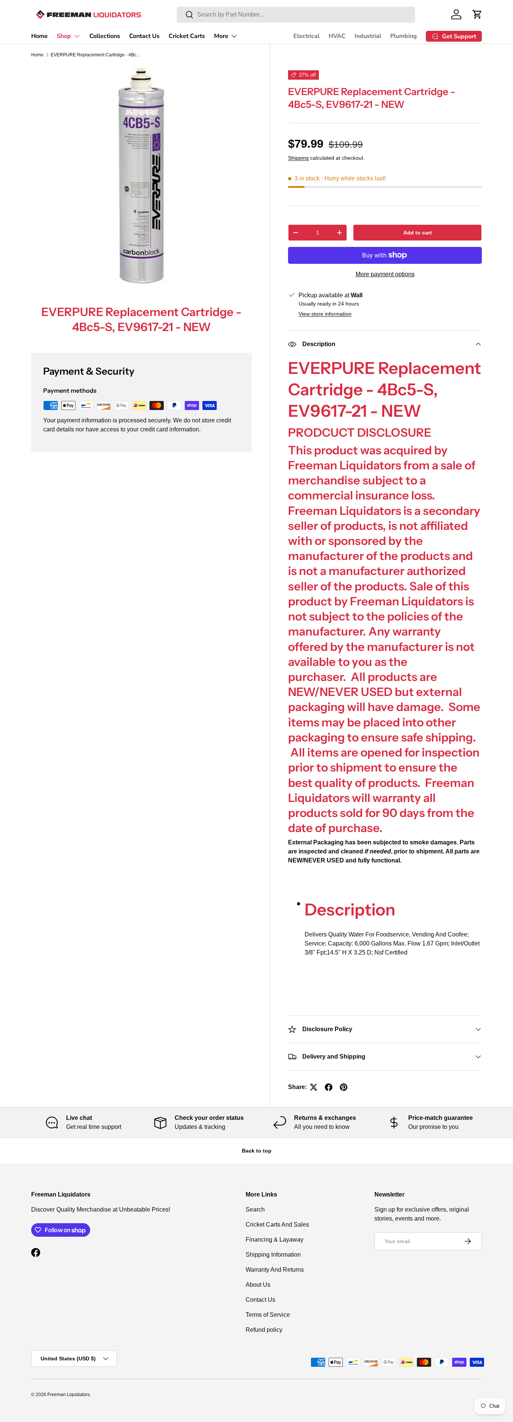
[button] (477, 14)
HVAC (337, 36)
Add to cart (417, 233)
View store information (325, 314)
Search (255, 1209)
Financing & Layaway (274, 1239)
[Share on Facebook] (328, 1087)
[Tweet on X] (313, 1087)
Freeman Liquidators (68, 1394)
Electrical (306, 36)
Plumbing (403, 36)
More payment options (385, 274)
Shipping (298, 158)
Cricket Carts (187, 36)
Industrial (368, 36)
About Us (258, 1284)
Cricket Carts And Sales (277, 1224)
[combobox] (296, 15)
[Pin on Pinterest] (343, 1087)
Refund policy (264, 1330)
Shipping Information (273, 1254)
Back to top (257, 1151)
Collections (104, 36)
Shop (64, 36)
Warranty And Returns (275, 1269)
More (221, 36)
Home (39, 36)
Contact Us (144, 36)
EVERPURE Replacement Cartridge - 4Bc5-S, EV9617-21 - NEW (96, 54)
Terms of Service (268, 1315)
